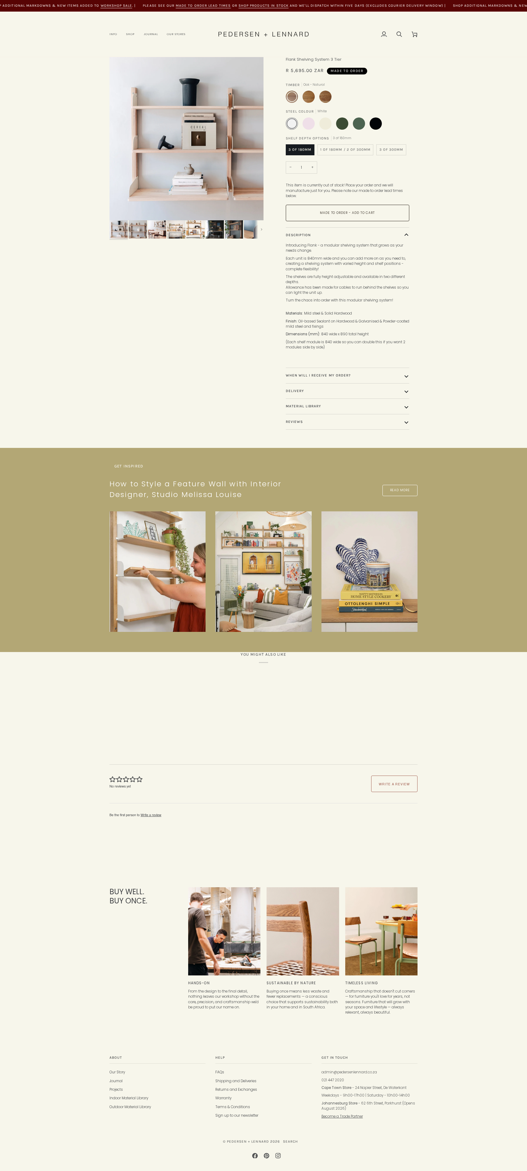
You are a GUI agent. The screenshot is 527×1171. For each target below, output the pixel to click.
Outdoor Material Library (130, 1106)
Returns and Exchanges (236, 1089)
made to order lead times (203, 5)
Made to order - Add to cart (347, 213)
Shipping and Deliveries (235, 1081)
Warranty (223, 1098)
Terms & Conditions (232, 1106)
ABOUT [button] (115, 1057)
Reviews (294, 422)
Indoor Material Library (128, 1098)
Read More (400, 490)
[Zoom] (186, 138)
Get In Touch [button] (334, 1057)
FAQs (219, 1072)
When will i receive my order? (318, 375)
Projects (116, 1089)
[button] (115, 34)
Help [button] (220, 1057)
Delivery (295, 391)
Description (298, 235)
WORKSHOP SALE (116, 5)
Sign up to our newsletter (236, 1115)
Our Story (117, 1072)
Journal (116, 1081)
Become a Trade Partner (342, 1116)
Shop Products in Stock (263, 5)
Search (290, 1141)
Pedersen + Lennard (248, 1141)
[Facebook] (255, 1155)
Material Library (303, 406)
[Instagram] (278, 1155)
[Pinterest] (266, 1155)
